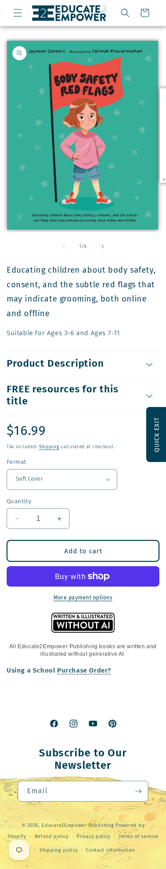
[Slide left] (63, 246)
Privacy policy (93, 836)
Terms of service (138, 836)
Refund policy (52, 836)
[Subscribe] (138, 791)
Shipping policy (58, 850)
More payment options (83, 598)
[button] (17, 13)
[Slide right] (102, 246)
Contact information (110, 850)
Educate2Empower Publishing (78, 825)
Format (16, 461)
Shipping (49, 447)
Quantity (19, 501)
